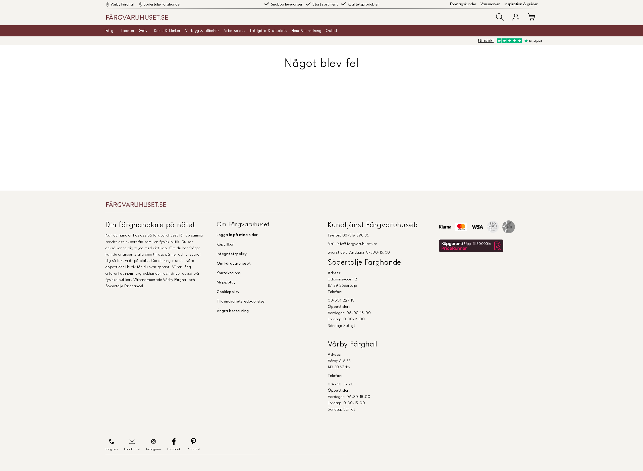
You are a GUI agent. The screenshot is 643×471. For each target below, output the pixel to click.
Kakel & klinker (167, 31)
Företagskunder (463, 4)
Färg (109, 31)
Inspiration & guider (521, 4)
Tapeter (128, 31)
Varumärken (490, 4)
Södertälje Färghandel (162, 5)
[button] (500, 17)
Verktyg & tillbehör (202, 31)
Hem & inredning (306, 31)
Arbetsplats (234, 31)
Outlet (332, 31)
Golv (143, 31)
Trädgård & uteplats (268, 31)
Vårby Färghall (122, 5)
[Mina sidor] (516, 17)
